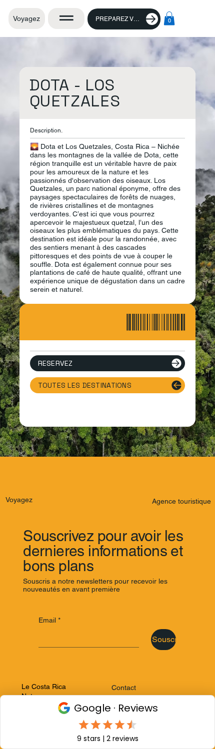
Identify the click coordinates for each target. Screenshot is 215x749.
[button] (169, 18)
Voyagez (26, 18)
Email (49, 620)
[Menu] (67, 18)
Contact (124, 688)
